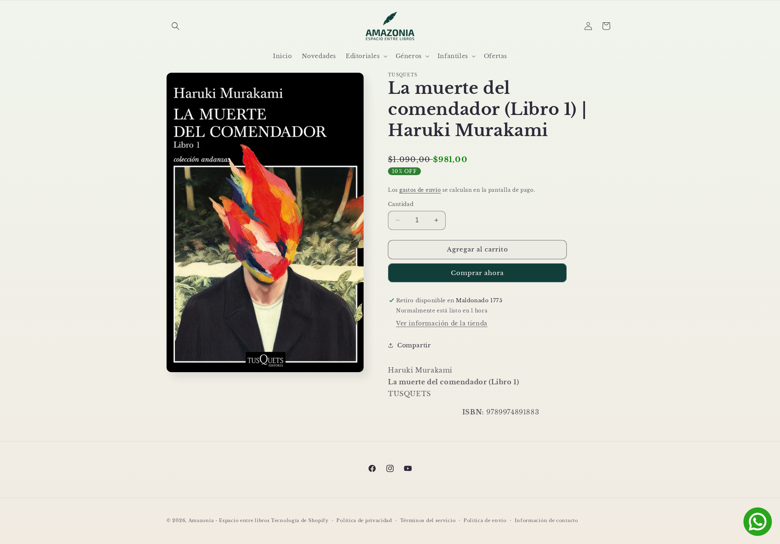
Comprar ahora (477, 273)
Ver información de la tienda (442, 323)
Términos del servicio (428, 520)
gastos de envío (420, 190)
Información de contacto (546, 520)
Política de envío (485, 520)
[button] (175, 26)
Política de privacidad (364, 520)
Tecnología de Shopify (300, 520)
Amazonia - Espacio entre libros (229, 520)
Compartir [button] (414, 345)
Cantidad (401, 204)
